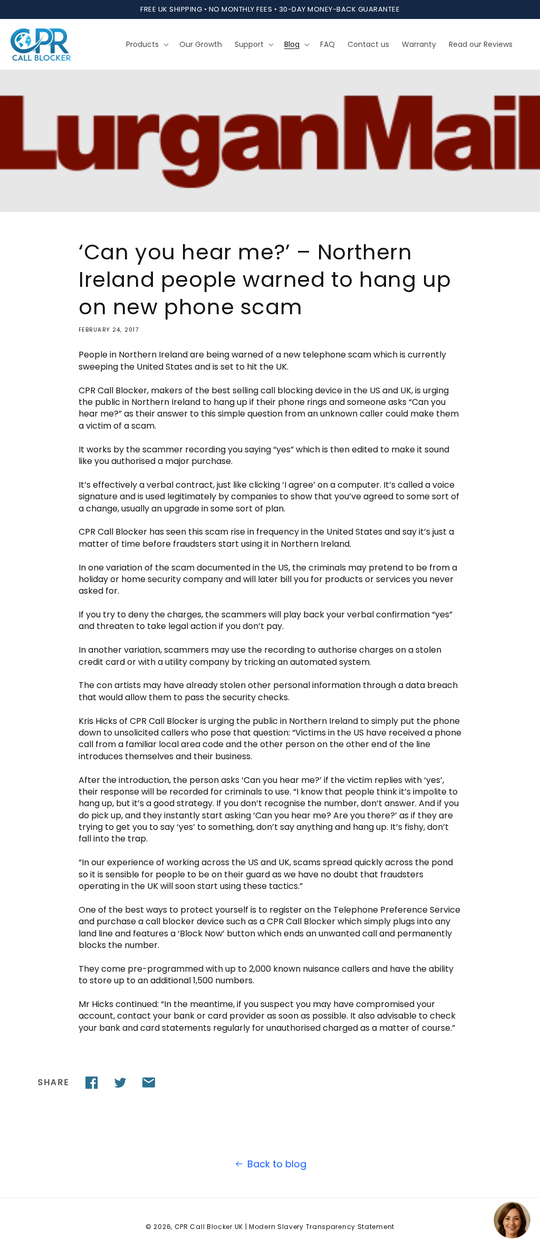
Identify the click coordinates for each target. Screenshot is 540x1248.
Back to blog (276, 1163)
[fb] (91, 1082)
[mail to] (148, 1082)
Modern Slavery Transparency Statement (321, 1226)
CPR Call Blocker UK (209, 1226)
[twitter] (120, 1082)
